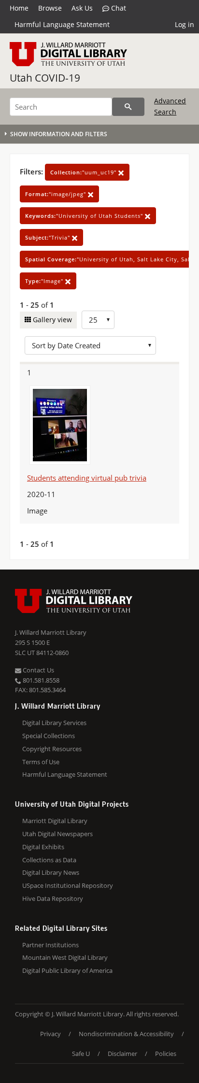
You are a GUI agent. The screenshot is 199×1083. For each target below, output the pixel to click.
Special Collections (48, 735)
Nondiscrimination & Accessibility (126, 1033)
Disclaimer (122, 1053)
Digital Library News (50, 872)
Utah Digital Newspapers (57, 833)
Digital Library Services (54, 722)
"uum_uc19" (84, 172)
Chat (117, 8)
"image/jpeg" (56, 194)
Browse (50, 8)
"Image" (45, 281)
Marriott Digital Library (54, 820)
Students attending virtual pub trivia (86, 478)
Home (19, 8)
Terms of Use (40, 761)
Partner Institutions (50, 944)
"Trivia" (48, 237)
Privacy (50, 1033)
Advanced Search (170, 106)
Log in (184, 24)
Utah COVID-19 (45, 78)
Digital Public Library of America (67, 970)
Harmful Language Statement (62, 24)
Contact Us (37, 670)
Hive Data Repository (52, 898)
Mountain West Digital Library (65, 957)
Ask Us (82, 8)
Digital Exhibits (43, 846)
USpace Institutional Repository (67, 885)
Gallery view (51, 319)
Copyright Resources (52, 748)
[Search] (128, 107)
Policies (165, 1053)
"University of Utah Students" (85, 215)
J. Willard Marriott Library (50, 632)
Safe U (81, 1053)
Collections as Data (49, 859)
